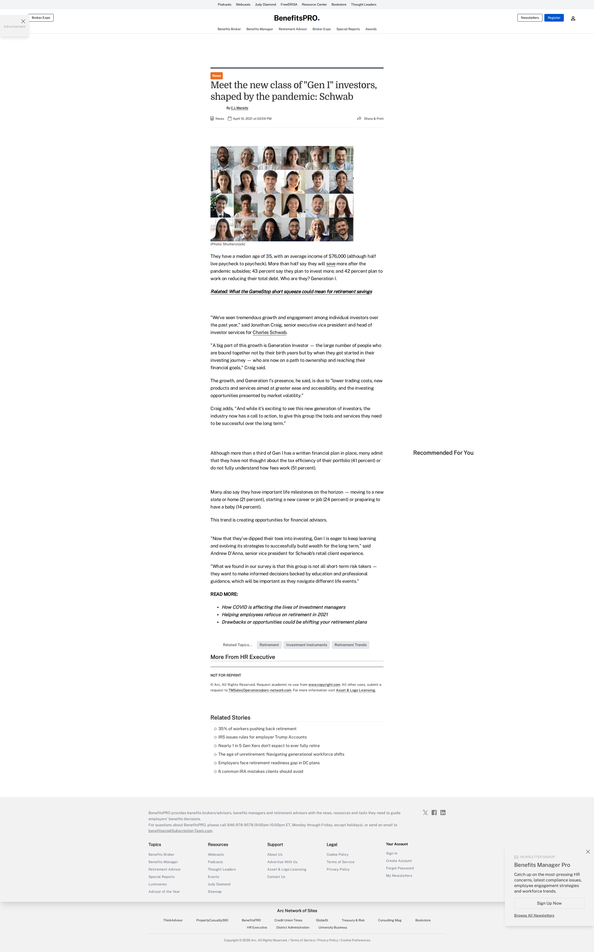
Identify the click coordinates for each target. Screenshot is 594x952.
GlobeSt (322, 920)
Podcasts (224, 4)
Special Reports (161, 877)
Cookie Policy (338, 854)
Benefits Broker (161, 854)
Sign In (391, 853)
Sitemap (215, 892)
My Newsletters (399, 876)
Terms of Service (341, 862)
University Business (333, 927)
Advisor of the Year (164, 892)
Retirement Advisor (164, 869)
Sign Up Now (549, 903)
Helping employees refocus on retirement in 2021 (275, 614)
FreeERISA (289, 4)
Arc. (254, 940)
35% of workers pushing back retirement (257, 728)
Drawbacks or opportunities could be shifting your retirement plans (294, 622)
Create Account (399, 861)
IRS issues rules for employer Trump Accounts (262, 737)
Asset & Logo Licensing (286, 869)
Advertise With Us (282, 862)
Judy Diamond (265, 4)
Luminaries (157, 884)
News (216, 76)
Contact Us (276, 877)
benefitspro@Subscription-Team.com (180, 831)
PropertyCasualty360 (212, 920)
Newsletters (530, 17)
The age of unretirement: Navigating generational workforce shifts (281, 754)
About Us (275, 854)
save (331, 263)
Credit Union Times (288, 920)
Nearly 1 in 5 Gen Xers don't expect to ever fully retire (269, 745)
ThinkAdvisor (173, 920)
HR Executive (257, 927)
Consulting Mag (390, 920)
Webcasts (243, 4)
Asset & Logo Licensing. (356, 690)
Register (554, 17)
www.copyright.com (324, 684)
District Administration (292, 927)
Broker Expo (41, 17)
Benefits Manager (163, 862)
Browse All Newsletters (534, 915)
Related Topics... (237, 645)
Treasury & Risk (353, 920)
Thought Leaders (363, 4)
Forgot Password (400, 868)
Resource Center (314, 4)
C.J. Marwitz (239, 108)
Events (213, 877)
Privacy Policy (338, 869)
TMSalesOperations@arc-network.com (260, 690)
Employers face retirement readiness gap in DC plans (269, 762)
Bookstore (339, 4)
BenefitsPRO (251, 920)
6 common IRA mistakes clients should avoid (260, 771)
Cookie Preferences (355, 940)
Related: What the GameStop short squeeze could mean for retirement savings (291, 291)
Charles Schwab (269, 332)
